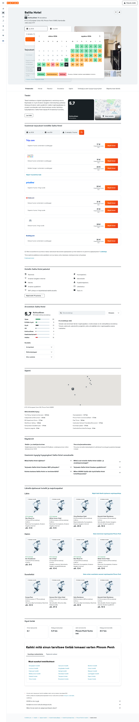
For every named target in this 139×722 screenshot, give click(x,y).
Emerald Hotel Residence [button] (105, 516)
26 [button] (48, 64)
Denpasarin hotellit (34, 666)
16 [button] (66, 55)
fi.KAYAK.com (28, 717)
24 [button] (39, 64)
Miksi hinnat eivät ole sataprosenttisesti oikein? (41, 708)
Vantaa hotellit (62, 671)
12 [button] (48, 55)
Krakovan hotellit (34, 671)
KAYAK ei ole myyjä (32, 701)
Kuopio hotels (92, 679)
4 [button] (43, 51)
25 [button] (44, 64)
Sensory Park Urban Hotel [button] (57, 597)
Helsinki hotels (33, 676)
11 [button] (43, 55)
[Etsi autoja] (3, 17)
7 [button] (57, 51)
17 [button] (39, 60)
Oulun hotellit (92, 668)
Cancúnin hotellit (63, 666)
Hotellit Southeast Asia (68, 717)
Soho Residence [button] (79, 597)
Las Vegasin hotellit (93, 674)
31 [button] (39, 69)
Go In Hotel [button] (52, 559)
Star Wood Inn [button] (29, 518)
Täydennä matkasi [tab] (51, 654)
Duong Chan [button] (29, 597)
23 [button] (66, 60)
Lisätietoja (103, 251)
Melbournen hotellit (34, 674)
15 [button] (62, 55)
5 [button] (48, 51)
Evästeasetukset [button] (29, 258)
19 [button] (48, 60)
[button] (3, 3)
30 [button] (66, 64)
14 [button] (57, 55)
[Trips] (3, 35)
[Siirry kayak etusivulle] (13, 3)
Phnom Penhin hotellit (82, 717)
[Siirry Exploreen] (3, 26)
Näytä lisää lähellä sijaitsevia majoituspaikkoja (106, 493)
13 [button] (53, 55)
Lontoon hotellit (33, 668)
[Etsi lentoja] (3, 9)
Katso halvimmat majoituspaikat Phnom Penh (107, 534)
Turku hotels (32, 679)
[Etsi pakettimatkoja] (3, 21)
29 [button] (62, 64)
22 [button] (62, 60)
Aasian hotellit (43, 717)
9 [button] (66, 51)
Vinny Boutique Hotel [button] (80, 516)
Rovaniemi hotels (63, 679)
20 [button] (53, 60)
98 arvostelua (42, 18)
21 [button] (57, 60)
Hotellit (35, 717)
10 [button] (39, 55)
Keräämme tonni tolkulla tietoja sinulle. (39, 704)
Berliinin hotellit (92, 666)
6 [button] (52, 51)
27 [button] (53, 64)
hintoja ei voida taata (69, 695)
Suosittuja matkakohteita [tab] (35, 654)
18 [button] (43, 60)
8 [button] (61, 51)
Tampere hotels (62, 676)
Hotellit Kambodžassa (54, 717)
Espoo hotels (91, 676)
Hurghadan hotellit (63, 668)
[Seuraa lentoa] (3, 30)
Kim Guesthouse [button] (30, 559)
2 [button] (66, 46)
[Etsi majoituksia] (3, 13)
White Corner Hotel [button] (55, 518)
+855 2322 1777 (30, 23)
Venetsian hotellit (63, 674)
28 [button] (57, 64)
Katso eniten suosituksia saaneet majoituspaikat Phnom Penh (102, 574)
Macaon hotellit (92, 671)
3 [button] (39, 51)
